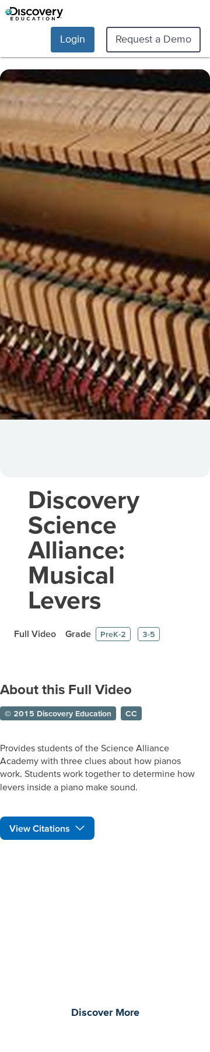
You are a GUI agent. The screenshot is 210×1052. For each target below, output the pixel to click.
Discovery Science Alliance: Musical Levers (83, 549)
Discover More (105, 1013)
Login (72, 39)
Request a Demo (153, 39)
